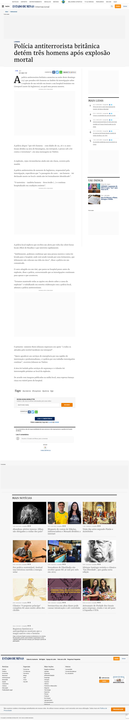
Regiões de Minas (49, 669)
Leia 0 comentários (44, 419)
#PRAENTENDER (49, 675)
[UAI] (63, 1)
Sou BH (108, 2)
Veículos (47, 2)
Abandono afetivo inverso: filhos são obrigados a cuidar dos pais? (28, 530)
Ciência (46, 684)
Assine (118, 6)
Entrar (125, 6)
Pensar (46, 694)
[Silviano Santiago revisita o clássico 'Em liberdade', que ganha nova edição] (99, 551)
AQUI (115, 2)
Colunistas (5, 684)
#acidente (26, 391)
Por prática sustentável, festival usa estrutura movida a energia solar (27, 569)
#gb (51, 391)
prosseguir (118, 709)
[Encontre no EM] (112, 6)
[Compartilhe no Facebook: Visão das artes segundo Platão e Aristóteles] (98, 526)
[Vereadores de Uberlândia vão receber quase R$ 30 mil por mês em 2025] (64, 551)
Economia (5, 673)
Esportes (46, 692)
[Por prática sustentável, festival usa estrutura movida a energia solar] (29, 551)
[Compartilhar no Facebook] (53, 72)
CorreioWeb (68, 669)
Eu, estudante (69, 673)
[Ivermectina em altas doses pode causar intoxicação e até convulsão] (64, 589)
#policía (45, 391)
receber (67, 405)
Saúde (4, 682)
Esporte (24, 2)
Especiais (47, 673)
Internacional (42, 6)
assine (57, 422)
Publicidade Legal (7, 690)
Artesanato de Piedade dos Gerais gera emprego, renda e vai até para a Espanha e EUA (99, 607)
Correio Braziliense (70, 671)
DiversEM (5, 680)
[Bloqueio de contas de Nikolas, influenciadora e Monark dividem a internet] (64, 513)
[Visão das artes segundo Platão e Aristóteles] (99, 513)
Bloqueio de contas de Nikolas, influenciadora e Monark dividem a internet (64, 531)
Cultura (4, 686)
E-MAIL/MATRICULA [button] (46, 450)
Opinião (46, 671)
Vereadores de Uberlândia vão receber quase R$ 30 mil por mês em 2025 (63, 569)
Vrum (25, 680)
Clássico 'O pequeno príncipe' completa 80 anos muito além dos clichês (29, 607)
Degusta (46, 688)
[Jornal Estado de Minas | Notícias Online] (23, 6)
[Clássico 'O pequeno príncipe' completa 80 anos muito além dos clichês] (29, 589)
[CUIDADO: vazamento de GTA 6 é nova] (94, 188)
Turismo (46, 682)
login (50, 422)
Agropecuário (48, 700)
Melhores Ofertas (75, 2)
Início (6, 11)
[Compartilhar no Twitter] (57, 72)
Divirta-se (47, 704)
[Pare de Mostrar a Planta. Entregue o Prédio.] (94, 199)
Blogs (25, 675)
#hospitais (36, 391)
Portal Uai (26, 669)
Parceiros (100, 2)
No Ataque (47, 698)
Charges (46, 680)
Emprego (47, 677)
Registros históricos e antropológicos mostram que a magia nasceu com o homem (27, 631)
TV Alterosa (89, 2)
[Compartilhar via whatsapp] (60, 72)
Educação (5, 688)
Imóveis (56, 2)
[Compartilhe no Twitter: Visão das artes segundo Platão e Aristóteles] (99, 526)
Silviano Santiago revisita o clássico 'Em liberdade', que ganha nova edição (99, 569)
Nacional (4, 675)
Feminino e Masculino (50, 686)
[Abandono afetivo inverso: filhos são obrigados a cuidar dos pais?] (29, 513)
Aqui (24, 677)
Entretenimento (35, 2)
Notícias (15, 2)
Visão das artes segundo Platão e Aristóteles (98, 530)
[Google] (45, 447)
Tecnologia (47, 690)
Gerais (4, 669)
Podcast (46, 696)
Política (4, 671)
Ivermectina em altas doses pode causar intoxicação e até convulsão (64, 606)
